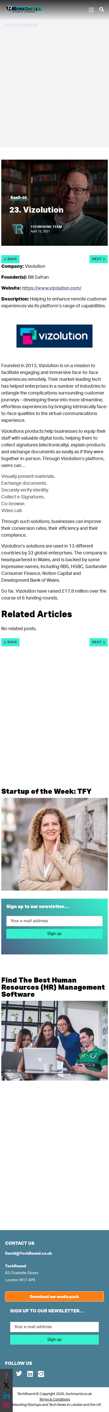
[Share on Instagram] (6, 1405)
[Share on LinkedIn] (6, 1395)
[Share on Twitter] (6, 1385)
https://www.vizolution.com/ (51, 288)
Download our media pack (54, 1296)
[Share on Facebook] (6, 1375)
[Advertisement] (54, 86)
